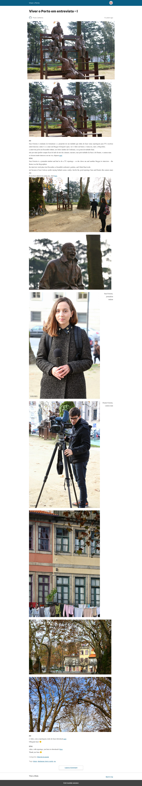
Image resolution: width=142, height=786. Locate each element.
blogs (35, 761)
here (55, 176)
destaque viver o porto (45, 761)
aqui (60, 155)
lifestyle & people (43, 757)
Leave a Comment (71, 768)
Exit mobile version (71, 783)
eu (55, 761)
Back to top (109, 777)
